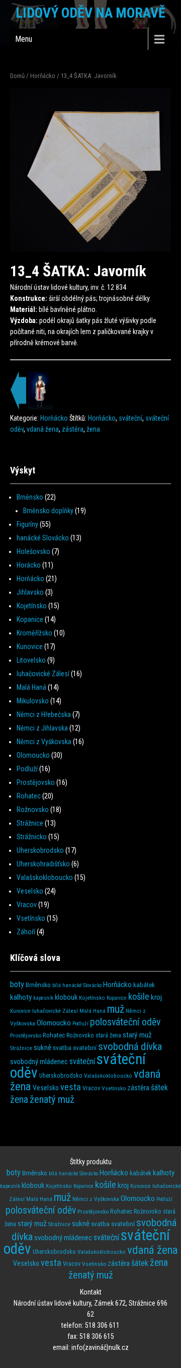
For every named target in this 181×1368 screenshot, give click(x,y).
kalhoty (21, 997)
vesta (70, 1087)
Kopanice (30, 619)
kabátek (144, 985)
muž (115, 1009)
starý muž (137, 1034)
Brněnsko (30, 497)
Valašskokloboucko (45, 877)
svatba (62, 1048)
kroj (156, 997)
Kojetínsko (32, 606)
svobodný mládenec (39, 1061)
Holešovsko (33, 551)
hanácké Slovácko (43, 538)
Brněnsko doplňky (48, 511)
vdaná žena (43, 429)
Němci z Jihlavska (42, 728)
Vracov (27, 905)
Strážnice (30, 823)
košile (138, 996)
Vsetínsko (31, 918)
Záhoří (26, 932)
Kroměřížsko (34, 633)
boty (17, 984)
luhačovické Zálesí (43, 674)
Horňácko (42, 75)
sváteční (130, 418)
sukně (42, 1047)
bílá (56, 985)
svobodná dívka (130, 1046)
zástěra (72, 429)
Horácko (29, 565)
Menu (23, 39)
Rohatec (29, 796)
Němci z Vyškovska (44, 742)
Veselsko (30, 891)
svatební (85, 1048)
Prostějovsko (36, 782)
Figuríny (27, 524)
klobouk (66, 997)
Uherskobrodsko (40, 850)
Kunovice (30, 646)
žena (93, 429)
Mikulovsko (33, 701)
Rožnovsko (33, 810)
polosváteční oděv (125, 1022)
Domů (17, 75)
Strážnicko (32, 837)
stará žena (108, 1035)
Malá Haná (31, 687)
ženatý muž (52, 1099)
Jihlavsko (30, 592)
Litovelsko (31, 660)
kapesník (43, 998)
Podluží (27, 769)
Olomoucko (33, 755)
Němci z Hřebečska (44, 714)
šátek (159, 1087)
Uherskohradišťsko (43, 864)
